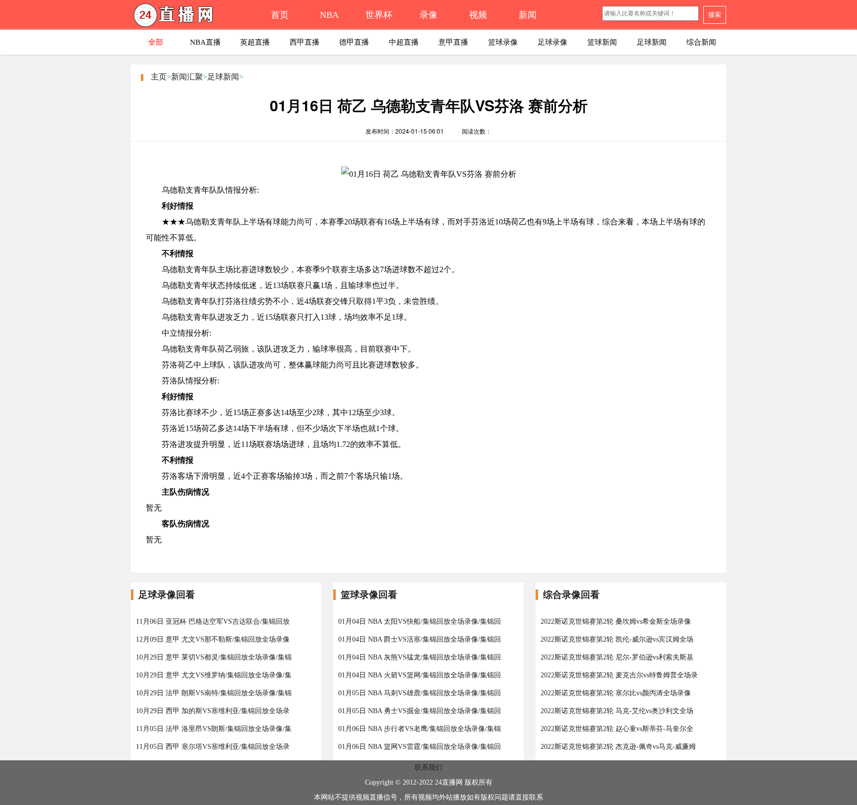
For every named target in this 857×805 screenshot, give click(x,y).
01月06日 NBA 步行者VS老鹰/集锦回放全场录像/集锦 (419, 728)
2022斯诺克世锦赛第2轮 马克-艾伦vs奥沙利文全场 (617, 711)
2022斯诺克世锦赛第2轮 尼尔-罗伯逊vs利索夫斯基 (617, 657)
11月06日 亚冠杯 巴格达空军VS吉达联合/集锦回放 (213, 621)
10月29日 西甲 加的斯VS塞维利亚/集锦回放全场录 (213, 711)
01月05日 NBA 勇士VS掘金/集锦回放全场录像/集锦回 (419, 711)
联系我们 (428, 767)
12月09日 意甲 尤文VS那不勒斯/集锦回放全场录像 (213, 639)
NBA (329, 15)
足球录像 (552, 42)
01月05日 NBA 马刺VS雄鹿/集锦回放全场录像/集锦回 (419, 693)
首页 (280, 15)
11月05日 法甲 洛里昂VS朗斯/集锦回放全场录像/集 (214, 728)
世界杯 (379, 15)
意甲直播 (453, 42)
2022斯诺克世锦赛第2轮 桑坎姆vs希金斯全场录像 (616, 621)
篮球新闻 (602, 42)
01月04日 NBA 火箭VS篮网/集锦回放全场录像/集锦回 (419, 675)
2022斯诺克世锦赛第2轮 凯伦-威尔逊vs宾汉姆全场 (617, 639)
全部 (155, 42)
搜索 (714, 14)
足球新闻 (652, 42)
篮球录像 (503, 42)
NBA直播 (205, 42)
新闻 (528, 15)
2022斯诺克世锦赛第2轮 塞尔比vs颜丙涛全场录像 (616, 693)
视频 (478, 15)
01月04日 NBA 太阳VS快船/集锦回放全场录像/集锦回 (419, 621)
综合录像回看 (571, 594)
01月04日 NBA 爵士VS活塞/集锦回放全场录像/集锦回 (419, 639)
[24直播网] (193, 17)
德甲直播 (354, 42)
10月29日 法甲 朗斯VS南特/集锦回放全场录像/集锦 (214, 693)
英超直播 (255, 42)
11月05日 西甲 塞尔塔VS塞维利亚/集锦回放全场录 (213, 746)
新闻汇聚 (187, 77)
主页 (159, 77)
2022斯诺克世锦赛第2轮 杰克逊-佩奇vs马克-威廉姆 (618, 746)
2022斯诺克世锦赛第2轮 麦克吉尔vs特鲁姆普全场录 (619, 675)
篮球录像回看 (369, 594)
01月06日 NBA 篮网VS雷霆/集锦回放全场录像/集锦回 (419, 746)
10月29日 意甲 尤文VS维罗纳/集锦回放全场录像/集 (214, 675)
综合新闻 (701, 42)
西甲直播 (304, 42)
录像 (428, 15)
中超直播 (404, 42)
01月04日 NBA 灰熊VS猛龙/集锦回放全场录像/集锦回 (419, 657)
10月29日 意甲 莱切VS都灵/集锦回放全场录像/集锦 (214, 657)
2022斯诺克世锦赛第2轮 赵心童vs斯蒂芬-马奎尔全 (617, 728)
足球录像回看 (166, 594)
